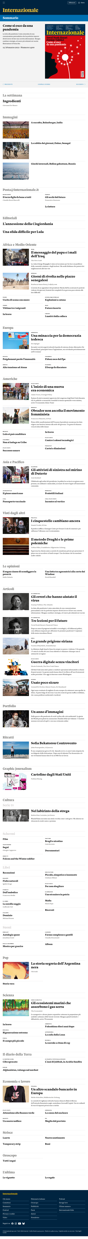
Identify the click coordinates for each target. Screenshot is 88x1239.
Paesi (33, 1210)
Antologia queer (11, 935)
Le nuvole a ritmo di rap (57, 1043)
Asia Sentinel (36, 478)
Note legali (78, 1231)
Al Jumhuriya (51, 646)
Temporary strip (12, 1144)
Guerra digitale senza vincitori (55, 662)
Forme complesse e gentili (59, 935)
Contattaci (7, 1203)
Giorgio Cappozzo (9, 850)
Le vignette (9, 1178)
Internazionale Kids (66, 1210)
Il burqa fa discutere (56, 367)
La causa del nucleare (56, 1113)
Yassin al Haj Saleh (38, 646)
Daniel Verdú (36, 525)
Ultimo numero (65, 1206)
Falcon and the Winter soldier (19, 859)
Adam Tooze (36, 395)
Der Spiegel (35, 344)
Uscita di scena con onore (16, 300)
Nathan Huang (36, 779)
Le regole (50, 1178)
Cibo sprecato (10, 1062)
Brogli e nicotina (54, 841)
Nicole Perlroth (36, 666)
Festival (6, 1210)
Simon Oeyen (50, 687)
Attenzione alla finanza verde (18, 1113)
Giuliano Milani (51, 878)
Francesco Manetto (38, 419)
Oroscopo (34, 1203)
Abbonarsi (72, 2)
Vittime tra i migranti (14, 308)
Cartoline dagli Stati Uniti (51, 774)
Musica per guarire (13, 946)
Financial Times (52, 625)
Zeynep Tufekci (37, 605)
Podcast (62, 1199)
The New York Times (51, 666)
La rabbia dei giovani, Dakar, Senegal (50, 143)
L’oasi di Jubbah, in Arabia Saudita (63, 1062)
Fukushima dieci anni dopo (59, 1027)
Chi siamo (6, 1199)
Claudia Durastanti (52, 938)
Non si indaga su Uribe (15, 442)
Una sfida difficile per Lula (23, 232)
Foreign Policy (46, 395)
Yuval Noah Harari (38, 625)
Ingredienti (12, 101)
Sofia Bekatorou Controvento (54, 743)
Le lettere (50, 207)
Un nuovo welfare (12, 1121)
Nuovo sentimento (55, 1138)
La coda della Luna (55, 1035)
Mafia (48, 901)
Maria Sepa (49, 903)
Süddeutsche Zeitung (52, 1097)
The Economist (36, 1011)
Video (5, 1218)
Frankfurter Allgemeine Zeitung (53, 547)
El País (48, 419)
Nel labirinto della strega (50, 811)
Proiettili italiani (54, 493)
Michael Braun (8, 918)
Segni (6, 847)
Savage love (63, 1203)
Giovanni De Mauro (10, 105)
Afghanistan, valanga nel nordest (20, 1070)
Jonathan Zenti (8, 938)
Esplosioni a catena (55, 300)
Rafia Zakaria (8, 577)
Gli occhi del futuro (55, 197)
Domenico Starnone (52, 200)
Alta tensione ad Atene (15, 367)
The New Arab (36, 260)
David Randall (50, 577)
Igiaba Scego (7, 884)
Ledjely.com (52, 284)
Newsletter (35, 1218)
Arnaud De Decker (38, 687)
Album (49, 944)
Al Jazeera (49, 747)
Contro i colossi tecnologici (59, 440)
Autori (33, 1214)
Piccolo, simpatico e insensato (61, 875)
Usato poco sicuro (45, 682)
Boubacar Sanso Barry (39, 284)
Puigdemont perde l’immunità (19, 359)
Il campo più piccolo (13, 1041)
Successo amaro (11, 451)
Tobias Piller (35, 547)
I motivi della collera (56, 316)
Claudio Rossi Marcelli (11, 200)
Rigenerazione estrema (15, 1033)
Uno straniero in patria (57, 895)
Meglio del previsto (55, 1121)
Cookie (5, 1232)
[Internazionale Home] (11, 1194)
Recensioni (9, 873)
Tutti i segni (9, 1161)
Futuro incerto (53, 308)
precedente (8, 84)
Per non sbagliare (54, 886)
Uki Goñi (34, 971)
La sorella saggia (12, 904)
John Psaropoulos (37, 747)
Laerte (6, 1138)
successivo (80, 84)
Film (5, 839)
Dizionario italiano (38, 1199)
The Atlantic (48, 605)
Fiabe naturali (10, 881)
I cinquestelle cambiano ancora (55, 521)
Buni (47, 1144)
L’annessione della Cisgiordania (28, 224)
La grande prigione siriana (52, 641)
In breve (7, 314)
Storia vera (8, 984)
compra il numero (44, 84)
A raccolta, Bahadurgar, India (47, 123)
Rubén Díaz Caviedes (39, 815)
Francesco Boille (9, 895)
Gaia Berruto (50, 844)
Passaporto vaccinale (14, 502)
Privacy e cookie (9, 1214)
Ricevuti (49, 910)
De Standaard (61, 687)
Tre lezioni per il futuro (49, 621)
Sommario (6, 1206)
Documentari (52, 851)
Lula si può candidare (14, 434)
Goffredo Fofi (8, 907)
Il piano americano (13, 493)
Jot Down (51, 815)
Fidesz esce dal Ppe (55, 359)
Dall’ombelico (10, 892)
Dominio (7, 915)
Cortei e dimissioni (55, 448)
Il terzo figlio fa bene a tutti (17, 197)
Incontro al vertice (55, 502)
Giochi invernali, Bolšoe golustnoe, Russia (53, 164)
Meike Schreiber (37, 1097)
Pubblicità (35, 1206)
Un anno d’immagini (47, 712)
